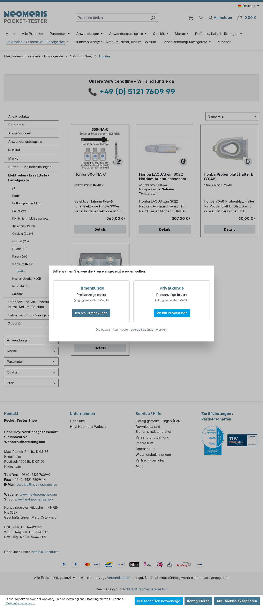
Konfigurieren (198, 601)
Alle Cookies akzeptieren (237, 601)
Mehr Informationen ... (20, 603)
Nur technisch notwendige (158, 601)
